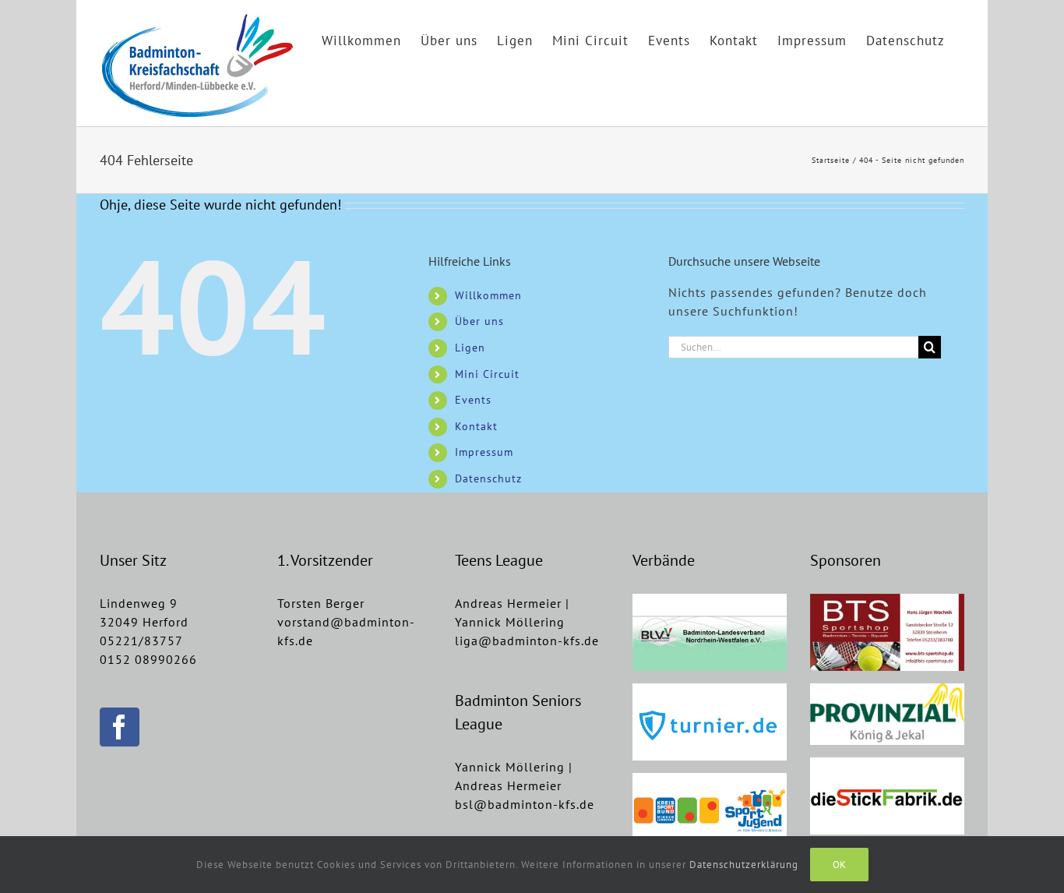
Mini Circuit (487, 374)
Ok (839, 864)
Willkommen (488, 295)
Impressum (484, 452)
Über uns (479, 321)
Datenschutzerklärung (743, 864)
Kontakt (476, 426)
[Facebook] (119, 727)
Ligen (470, 348)
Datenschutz (488, 478)
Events (473, 400)
